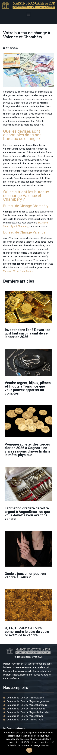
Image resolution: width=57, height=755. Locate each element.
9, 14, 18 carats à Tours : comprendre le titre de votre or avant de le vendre (27, 631)
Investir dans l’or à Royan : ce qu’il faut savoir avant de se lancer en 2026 (27, 333)
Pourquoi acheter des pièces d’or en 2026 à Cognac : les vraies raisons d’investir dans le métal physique (28, 449)
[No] (53, 741)
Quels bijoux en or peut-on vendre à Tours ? (25, 575)
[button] (28, 14)
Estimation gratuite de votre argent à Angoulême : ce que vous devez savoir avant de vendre (27, 513)
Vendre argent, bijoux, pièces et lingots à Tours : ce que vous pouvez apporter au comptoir (28, 388)
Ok (29, 750)
